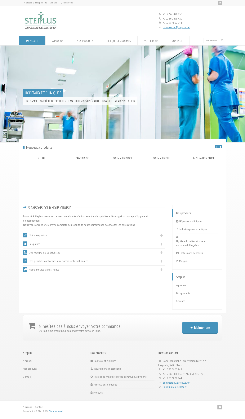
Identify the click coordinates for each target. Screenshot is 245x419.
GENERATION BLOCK (204, 158)
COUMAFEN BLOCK (123, 158)
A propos (28, 2)
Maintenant (202, 327)
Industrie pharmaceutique (193, 229)
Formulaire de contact (174, 387)
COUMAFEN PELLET (163, 158)
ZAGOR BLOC (82, 158)
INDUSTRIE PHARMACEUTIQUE (47, 87)
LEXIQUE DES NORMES (119, 41)
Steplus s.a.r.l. (56, 411)
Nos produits (41, 2)
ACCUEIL (34, 41)
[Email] (220, 3)
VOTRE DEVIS (151, 41)
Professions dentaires (191, 253)
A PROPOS (57, 41)
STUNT (42, 158)
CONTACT (177, 41)
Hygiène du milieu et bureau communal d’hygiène (191, 243)
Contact (53, 2)
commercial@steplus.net (176, 27)
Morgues (184, 261)
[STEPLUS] (40, 28)
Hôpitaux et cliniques (190, 221)
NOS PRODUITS (85, 41)
